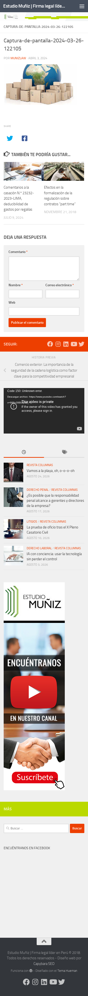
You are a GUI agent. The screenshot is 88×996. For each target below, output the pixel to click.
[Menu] (82, 6)
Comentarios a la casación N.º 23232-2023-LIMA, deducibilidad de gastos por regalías (19, 198)
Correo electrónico (59, 285)
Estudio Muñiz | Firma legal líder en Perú (34, 6)
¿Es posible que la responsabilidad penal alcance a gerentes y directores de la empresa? (55, 500)
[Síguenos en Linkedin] (66, 344)
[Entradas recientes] (24, 452)
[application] (44, 411)
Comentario (18, 252)
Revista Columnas (40, 465)
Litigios (32, 521)
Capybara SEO (44, 964)
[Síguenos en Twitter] (81, 344)
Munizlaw (18, 58)
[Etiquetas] (64, 452)
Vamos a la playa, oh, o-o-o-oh (51, 471)
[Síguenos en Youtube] (74, 344)
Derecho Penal (38, 490)
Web (12, 302)
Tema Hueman (67, 971)
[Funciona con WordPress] (31, 970)
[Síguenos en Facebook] (50, 344)
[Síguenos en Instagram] (58, 344)
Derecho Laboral (39, 548)
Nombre (16, 285)
